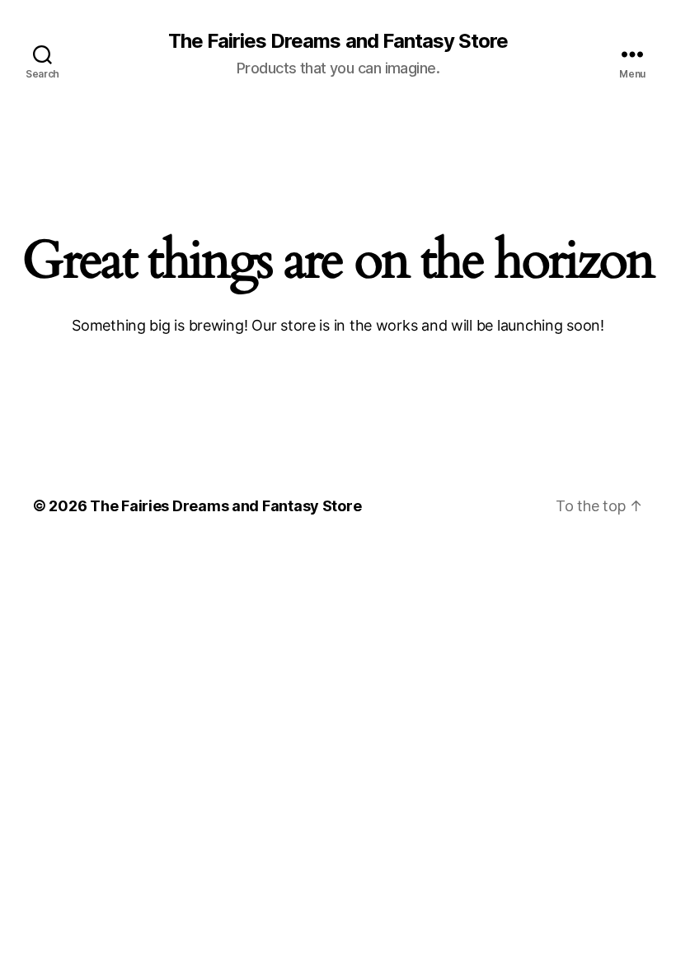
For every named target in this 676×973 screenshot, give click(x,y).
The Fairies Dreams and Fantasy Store (337, 41)
